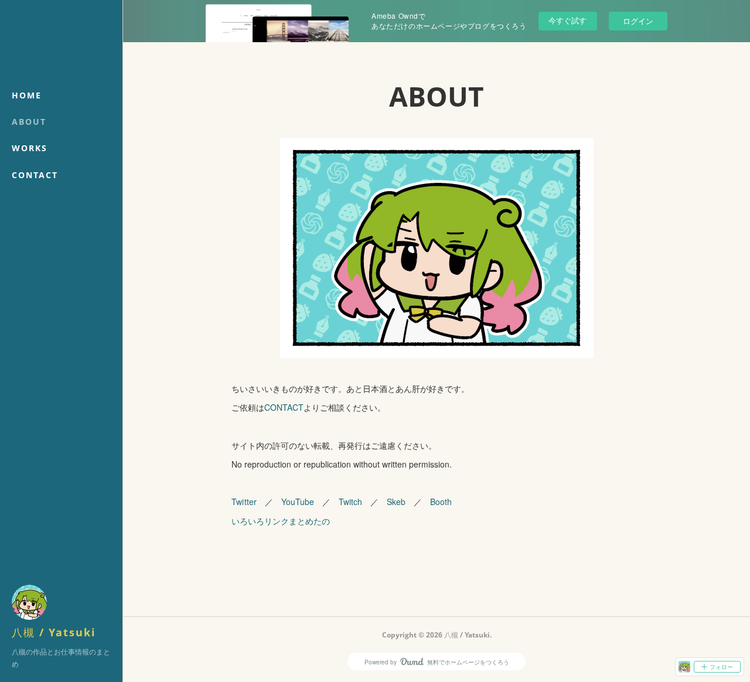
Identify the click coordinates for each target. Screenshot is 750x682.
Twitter (244, 501)
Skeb (396, 501)
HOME (27, 95)
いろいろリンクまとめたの (280, 521)
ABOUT (29, 121)
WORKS (29, 148)
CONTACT (35, 174)
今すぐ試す (567, 20)
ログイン (638, 20)
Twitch (350, 501)
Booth (441, 501)
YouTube (297, 501)
